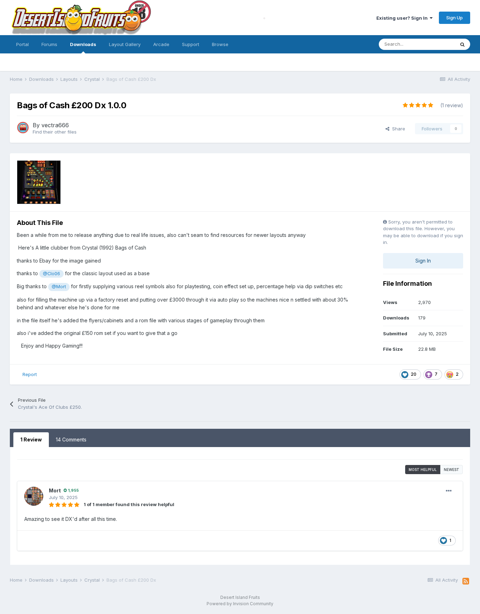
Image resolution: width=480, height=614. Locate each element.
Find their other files (55, 132)
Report (29, 374)
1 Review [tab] (31, 439)
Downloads (83, 44)
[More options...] (449, 491)
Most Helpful (423, 469)
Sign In (423, 261)
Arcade (161, 44)
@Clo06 (51, 273)
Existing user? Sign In (403, 18)
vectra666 (55, 125)
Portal (22, 44)
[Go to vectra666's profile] (23, 128)
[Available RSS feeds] (465, 581)
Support (190, 44)
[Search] (462, 44)
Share (397, 128)
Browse (220, 44)
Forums (49, 44)
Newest (451, 469)
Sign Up (454, 17)
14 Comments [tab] (71, 439)
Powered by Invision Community (240, 603)
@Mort (59, 286)
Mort (55, 490)
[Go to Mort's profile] (33, 496)
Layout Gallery (125, 44)
